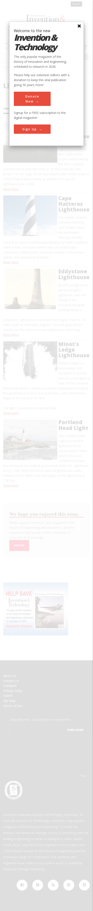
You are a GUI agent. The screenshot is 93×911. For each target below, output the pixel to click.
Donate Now (32, 98)
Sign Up (29, 129)
